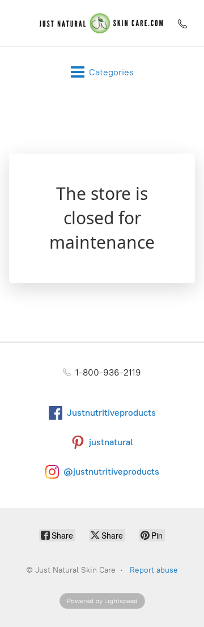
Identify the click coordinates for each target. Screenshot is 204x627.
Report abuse (154, 570)
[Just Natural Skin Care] (101, 23)
